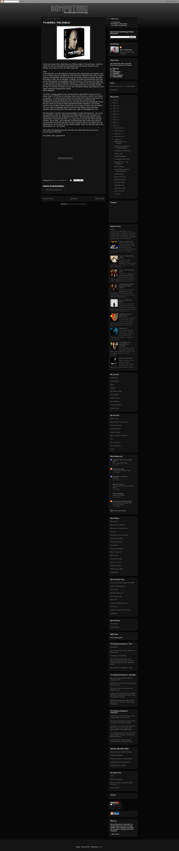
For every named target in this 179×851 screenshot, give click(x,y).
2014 (114, 106)
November (118, 131)
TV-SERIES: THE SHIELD (122, 151)
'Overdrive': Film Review (118, 655)
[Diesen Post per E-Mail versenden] (74, 180)
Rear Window (114, 401)
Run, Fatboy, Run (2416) (120, 463)
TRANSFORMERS (120, 156)
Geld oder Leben (116, 425)
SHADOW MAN (119, 185)
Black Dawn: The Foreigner (119, 422)
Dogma (112, 388)
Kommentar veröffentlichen (54, 189)
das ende (115, 478)
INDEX (112, 229)
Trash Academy (118, 493)
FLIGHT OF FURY (120, 177)
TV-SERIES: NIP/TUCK (121, 159)
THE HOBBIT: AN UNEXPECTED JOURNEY (124, 344)
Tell (111, 439)
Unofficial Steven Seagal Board (120, 762)
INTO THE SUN (119, 191)
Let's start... (118, 194)
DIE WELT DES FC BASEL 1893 (125, 315)
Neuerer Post (48, 199)
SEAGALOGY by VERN (118, 765)
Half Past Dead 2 (116, 429)
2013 (114, 108)
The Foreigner (115, 442)
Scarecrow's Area (116, 559)
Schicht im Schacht (118, 495)
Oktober (117, 133)
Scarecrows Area (118, 469)
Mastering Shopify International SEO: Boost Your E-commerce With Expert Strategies (122, 702)
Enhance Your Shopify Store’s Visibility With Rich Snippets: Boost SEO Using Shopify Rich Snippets (122, 695)
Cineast (112, 531)
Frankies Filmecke (116, 548)
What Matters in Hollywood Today (121, 668)
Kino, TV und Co (115, 552)
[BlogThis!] (76, 180)
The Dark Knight (115, 405)
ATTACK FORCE (119, 182)
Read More (114, 647)
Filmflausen (114, 545)
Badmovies (114, 521)
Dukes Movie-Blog (116, 538)
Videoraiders (114, 572)
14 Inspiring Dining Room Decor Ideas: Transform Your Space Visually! (123, 721)
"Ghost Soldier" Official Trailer (122, 470)
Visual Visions (114, 788)
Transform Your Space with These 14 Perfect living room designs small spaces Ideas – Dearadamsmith (122, 727)
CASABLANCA (119, 174)
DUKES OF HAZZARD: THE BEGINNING (121, 147)
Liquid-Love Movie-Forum (118, 603)
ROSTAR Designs (116, 779)
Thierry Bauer (114, 627)
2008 (114, 122)
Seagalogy (113, 89)
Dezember (118, 128)
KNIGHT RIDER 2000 (126, 242)
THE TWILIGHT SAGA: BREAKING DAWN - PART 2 (126, 286)
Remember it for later (120, 476)
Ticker (112, 449)
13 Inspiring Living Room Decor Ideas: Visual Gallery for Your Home (122, 716)
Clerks (112, 384)
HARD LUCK (118, 153)
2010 (114, 117)
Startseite (74, 199)
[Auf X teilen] (78, 180)
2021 (114, 100)
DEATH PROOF (119, 166)
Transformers (114, 408)
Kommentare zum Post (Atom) (77, 204)
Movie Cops (114, 555)
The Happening (115, 446)
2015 (114, 103)
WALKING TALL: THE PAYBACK (121, 163)
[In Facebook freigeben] (80, 180)
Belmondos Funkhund (117, 525)
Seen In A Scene (118, 484)
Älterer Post (99, 199)
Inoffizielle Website (116, 755)
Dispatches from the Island (122, 501)
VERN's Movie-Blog (116, 569)
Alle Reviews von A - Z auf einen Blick (122, 86)
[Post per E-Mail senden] (70, 180)
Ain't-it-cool (114, 589)
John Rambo (114, 394)
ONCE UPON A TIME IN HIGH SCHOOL (122, 170)
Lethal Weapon (115, 398)
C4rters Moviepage (119, 510)
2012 (114, 111)
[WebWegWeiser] (114, 804)
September (118, 136)
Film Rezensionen (116, 542)
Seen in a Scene (115, 562)
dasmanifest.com (116, 596)
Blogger (100, 847)
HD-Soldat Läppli (116, 391)
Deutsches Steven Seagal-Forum (121, 758)
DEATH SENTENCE (125, 358)
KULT (112, 776)
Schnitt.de (113, 613)
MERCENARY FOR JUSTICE (120, 142)
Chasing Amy (114, 381)
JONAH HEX (123, 328)
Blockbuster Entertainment (119, 528)
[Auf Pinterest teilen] (82, 180)
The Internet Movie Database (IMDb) (122, 583)
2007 (114, 125)
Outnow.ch (113, 606)
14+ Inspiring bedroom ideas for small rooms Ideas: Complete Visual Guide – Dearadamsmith (123, 734)
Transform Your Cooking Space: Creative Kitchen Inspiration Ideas (121, 740)
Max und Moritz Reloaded (118, 435)
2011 (114, 114)
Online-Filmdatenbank (117, 586)
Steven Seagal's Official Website (121, 752)
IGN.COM (113, 599)
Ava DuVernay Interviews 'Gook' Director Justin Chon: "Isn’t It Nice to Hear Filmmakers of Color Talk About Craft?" (122, 661)
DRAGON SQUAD (120, 180)
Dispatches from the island (119, 535)
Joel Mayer (114, 624)
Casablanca (114, 377)
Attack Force (114, 418)
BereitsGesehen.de (116, 593)
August (116, 139)
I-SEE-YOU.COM (119, 188)
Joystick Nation (115, 432)
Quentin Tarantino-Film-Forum (120, 610)
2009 (114, 120)
